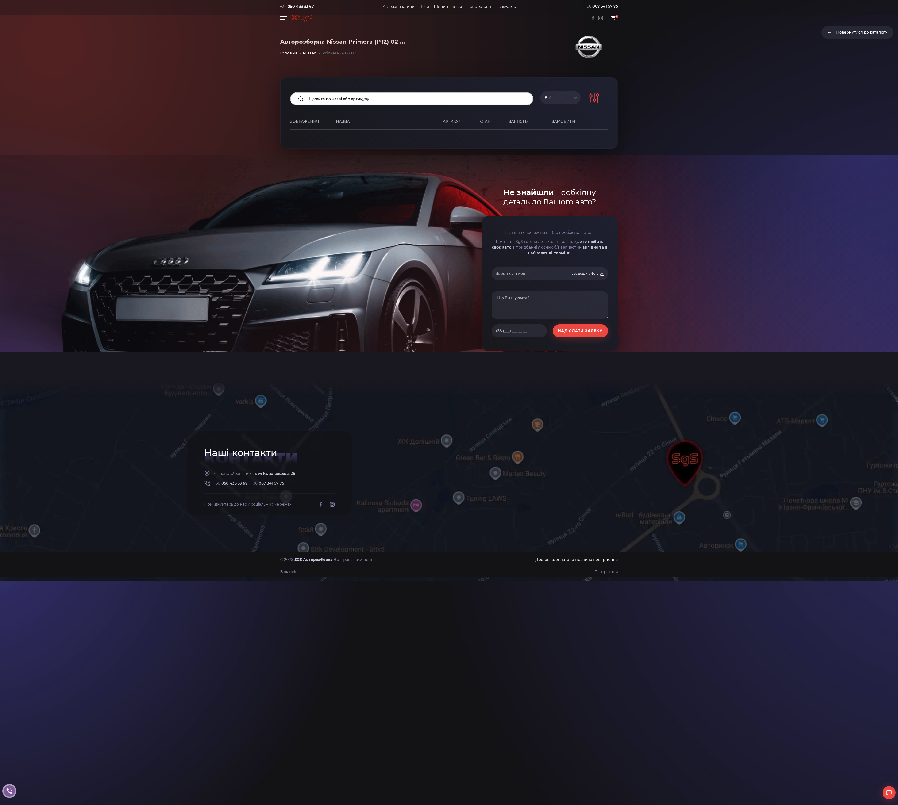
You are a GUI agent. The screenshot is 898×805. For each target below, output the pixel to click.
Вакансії (288, 572)
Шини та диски (448, 6)
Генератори (479, 6)
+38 (297, 6)
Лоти (424, 6)
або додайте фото (586, 273)
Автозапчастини (399, 6)
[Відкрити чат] (889, 792)
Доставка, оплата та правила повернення (576, 559)
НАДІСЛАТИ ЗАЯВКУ (580, 331)
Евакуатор (506, 6)
